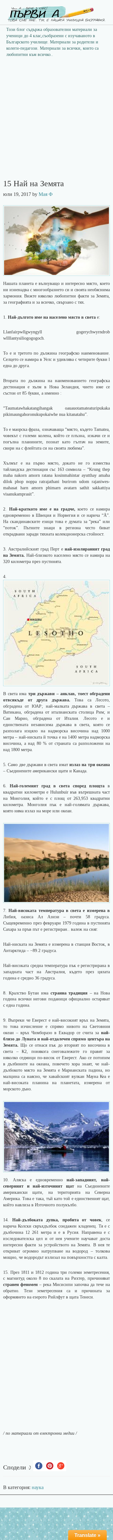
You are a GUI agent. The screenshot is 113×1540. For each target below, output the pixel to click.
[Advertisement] (56, 120)
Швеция (43, 515)
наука (38, 1487)
